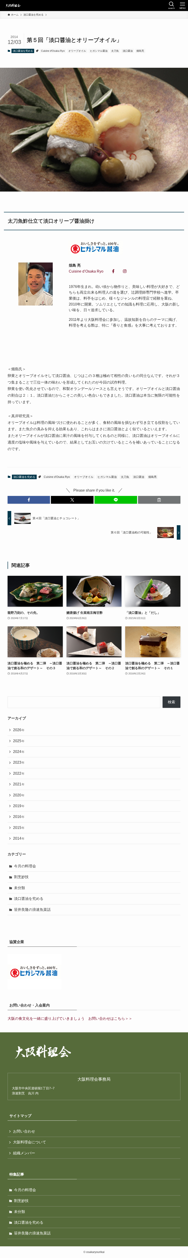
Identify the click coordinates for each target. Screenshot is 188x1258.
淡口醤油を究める (23, 50)
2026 (19, 730)
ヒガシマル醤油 (99, 50)
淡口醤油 (128, 50)
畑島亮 (140, 50)
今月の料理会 (25, 866)
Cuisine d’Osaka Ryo (86, 271)
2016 (19, 817)
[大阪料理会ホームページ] (13, 5)
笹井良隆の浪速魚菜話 (32, 910)
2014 (19, 838)
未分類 (19, 888)
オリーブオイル (77, 50)
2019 (19, 806)
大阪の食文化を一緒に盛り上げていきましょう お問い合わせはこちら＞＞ (70, 1018)
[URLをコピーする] (159, 500)
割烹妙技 (21, 877)
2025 (19, 741)
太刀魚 (115, 50)
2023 (19, 762)
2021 (19, 784)
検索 (171, 702)
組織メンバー (24, 1153)
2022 (19, 773)
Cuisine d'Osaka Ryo (53, 50)
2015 (19, 828)
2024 (19, 752)
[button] (29, 500)
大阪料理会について (29, 1142)
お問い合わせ (24, 1131)
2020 (19, 795)
